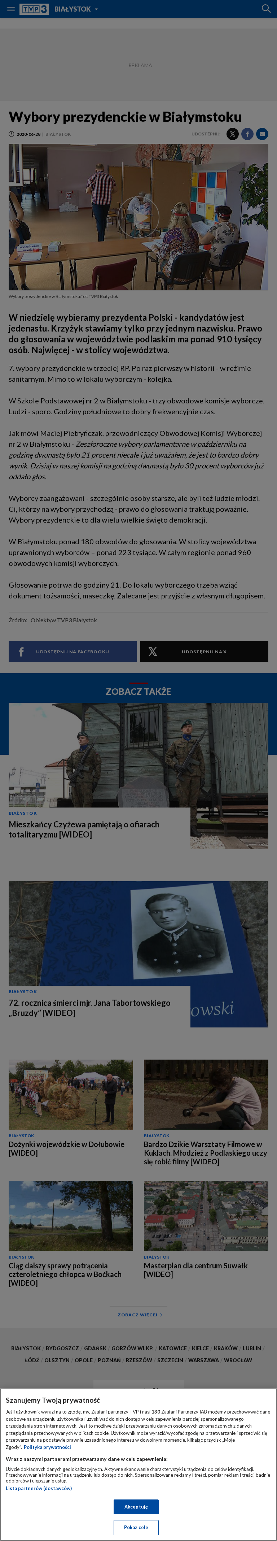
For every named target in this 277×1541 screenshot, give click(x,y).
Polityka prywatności (47, 1447)
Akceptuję (136, 1507)
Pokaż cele (136, 1527)
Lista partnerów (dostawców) (39, 1488)
